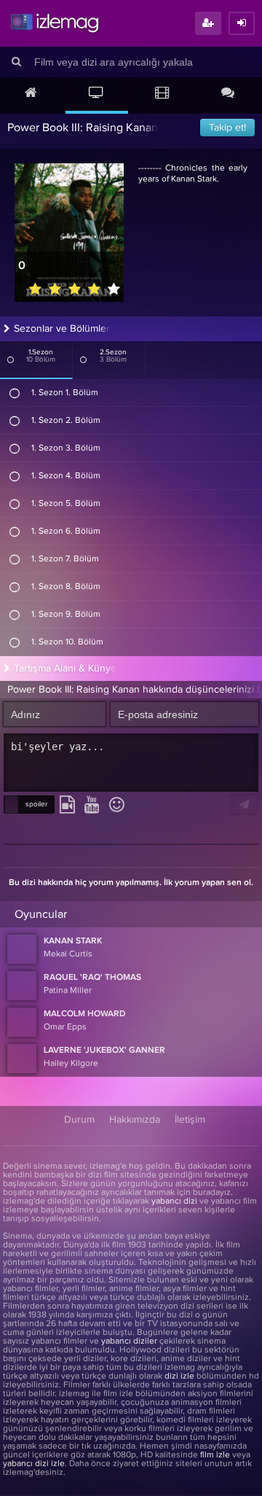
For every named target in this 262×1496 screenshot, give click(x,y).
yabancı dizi (174, 1201)
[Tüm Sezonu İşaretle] (10, 359)
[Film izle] (162, 94)
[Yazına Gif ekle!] (67, 805)
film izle (215, 1455)
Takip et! (227, 127)
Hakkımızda (134, 1120)
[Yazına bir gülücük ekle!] (117, 805)
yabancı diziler (129, 1341)
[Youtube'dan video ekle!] (92, 805)
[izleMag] (54, 23)
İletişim (190, 1120)
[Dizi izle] (97, 94)
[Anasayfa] (31, 94)
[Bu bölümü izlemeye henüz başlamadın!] (15, 393)
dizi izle (179, 1376)
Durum (79, 1120)
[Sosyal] (227, 94)
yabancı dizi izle (34, 1464)
